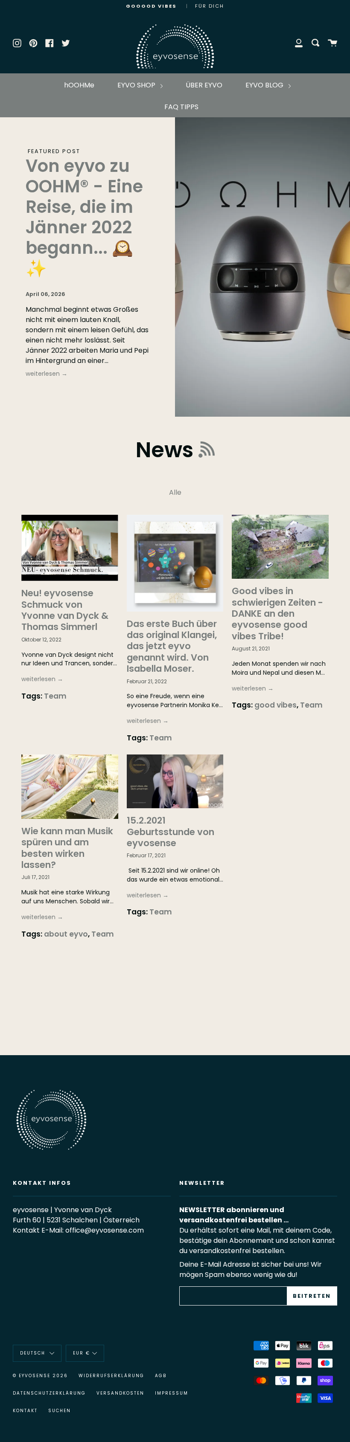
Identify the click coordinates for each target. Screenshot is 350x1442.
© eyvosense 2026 (40, 1375)
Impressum (171, 1393)
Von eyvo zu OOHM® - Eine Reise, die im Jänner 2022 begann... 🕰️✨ (84, 217)
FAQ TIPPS (181, 107)
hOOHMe (79, 85)
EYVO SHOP (137, 85)
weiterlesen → (46, 373)
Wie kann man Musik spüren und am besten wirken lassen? (67, 848)
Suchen (59, 1410)
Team (55, 696)
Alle (175, 492)
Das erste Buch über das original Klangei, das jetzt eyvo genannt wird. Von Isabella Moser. (172, 646)
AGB (160, 1375)
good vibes (275, 705)
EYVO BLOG (265, 85)
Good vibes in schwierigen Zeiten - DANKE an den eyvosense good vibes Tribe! (277, 614)
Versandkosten (120, 1393)
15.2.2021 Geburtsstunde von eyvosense (170, 832)
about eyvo (66, 934)
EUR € (81, 1353)
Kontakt (25, 1410)
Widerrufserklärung (111, 1375)
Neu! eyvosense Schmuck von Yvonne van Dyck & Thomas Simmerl (64, 610)
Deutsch (33, 1353)
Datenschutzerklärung (49, 1393)
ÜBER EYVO (204, 85)
